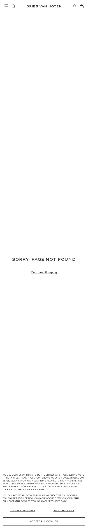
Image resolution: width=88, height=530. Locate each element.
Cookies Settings (22, 510)
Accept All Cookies (44, 521)
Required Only (63, 510)
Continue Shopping (44, 272)
